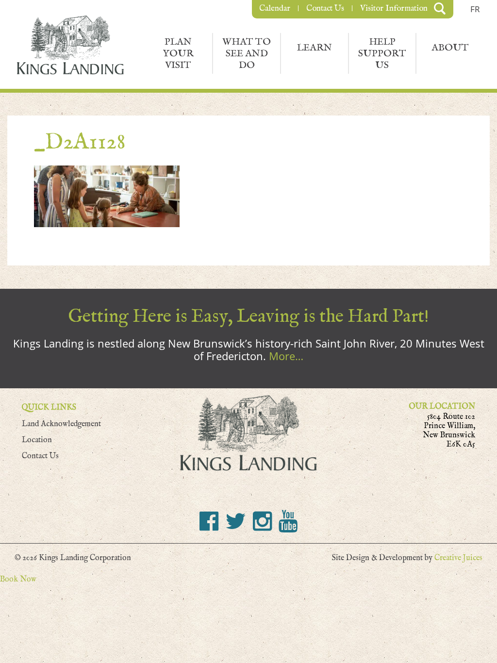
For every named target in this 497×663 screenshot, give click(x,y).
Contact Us (325, 8)
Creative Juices (458, 558)
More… (286, 355)
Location (37, 440)
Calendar (274, 8)
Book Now (18, 579)
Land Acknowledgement (61, 424)
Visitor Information (394, 8)
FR (475, 9)
